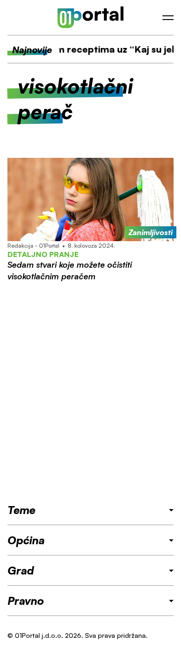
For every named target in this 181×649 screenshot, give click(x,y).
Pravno (25, 601)
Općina (26, 540)
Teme (21, 510)
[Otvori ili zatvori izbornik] (168, 17)
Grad (20, 570)
